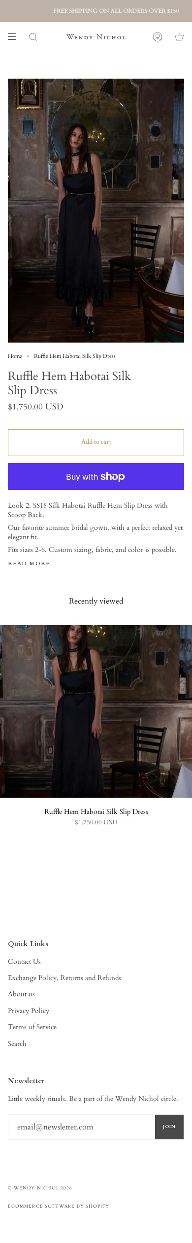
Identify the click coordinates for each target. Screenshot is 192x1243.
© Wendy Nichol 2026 (40, 1188)
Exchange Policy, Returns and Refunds (64, 978)
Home (15, 356)
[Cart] (179, 37)
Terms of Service (32, 1027)
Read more (29, 564)
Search (17, 1043)
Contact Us (24, 961)
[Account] (157, 37)
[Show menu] (15, 36)
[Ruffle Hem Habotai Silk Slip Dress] (96, 711)
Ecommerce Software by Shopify (58, 1206)
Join (169, 1126)
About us (21, 994)
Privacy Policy (28, 1010)
